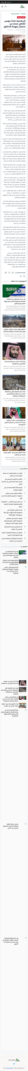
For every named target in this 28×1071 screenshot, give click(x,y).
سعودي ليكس (9, 1068)
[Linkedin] (5, 272)
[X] (9, 272)
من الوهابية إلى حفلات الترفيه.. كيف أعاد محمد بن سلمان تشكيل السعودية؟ (15, 422)
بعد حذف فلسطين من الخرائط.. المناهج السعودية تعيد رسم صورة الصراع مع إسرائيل (14, 301)
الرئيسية (23, 14)
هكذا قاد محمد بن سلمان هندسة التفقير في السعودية (15, 362)
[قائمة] (2, 6)
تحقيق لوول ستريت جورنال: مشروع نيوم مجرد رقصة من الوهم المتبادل (14, 330)
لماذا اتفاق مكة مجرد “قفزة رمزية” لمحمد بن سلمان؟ (14, 453)
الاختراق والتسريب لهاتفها (19, 63)
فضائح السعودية (15, 14)
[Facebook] (12, 272)
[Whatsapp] (20, 276)
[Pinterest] (24, 276)
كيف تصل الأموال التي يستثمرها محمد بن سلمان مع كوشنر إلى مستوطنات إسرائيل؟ (15, 394)
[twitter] (14, 1064)
